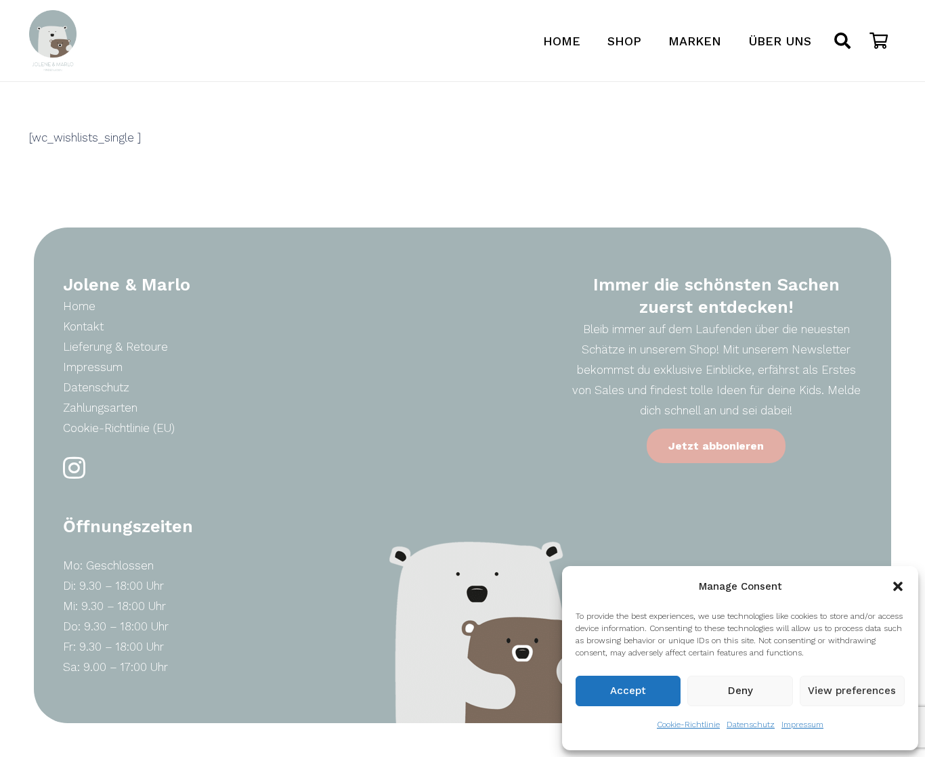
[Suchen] (843, 41)
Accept (628, 691)
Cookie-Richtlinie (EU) (119, 428)
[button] (898, 586)
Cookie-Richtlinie (688, 724)
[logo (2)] (53, 40)
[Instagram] (74, 468)
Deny (740, 691)
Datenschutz (751, 724)
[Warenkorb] (879, 40)
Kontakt (83, 326)
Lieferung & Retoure (115, 346)
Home (79, 306)
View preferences (852, 691)
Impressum (802, 724)
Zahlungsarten (100, 407)
